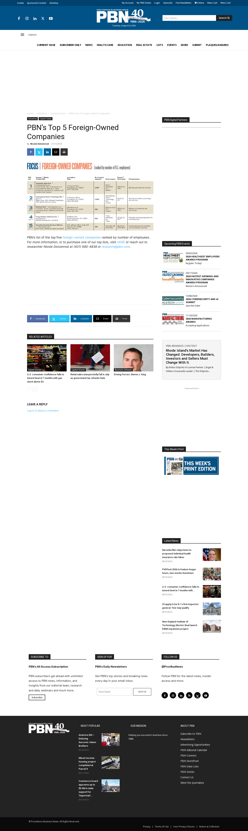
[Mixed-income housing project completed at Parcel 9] (110, 762)
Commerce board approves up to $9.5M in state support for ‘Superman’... (88, 788)
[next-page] (35, 389)
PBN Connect (188, 755)
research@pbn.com (116, 246)
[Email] (55, 152)
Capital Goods (57, 113)
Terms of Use (162, 826)
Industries (42, 113)
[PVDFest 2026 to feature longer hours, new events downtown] (212, 574)
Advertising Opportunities (195, 744)
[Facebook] (19, 19)
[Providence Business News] (124, 16)
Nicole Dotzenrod (39, 143)
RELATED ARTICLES (40, 336)
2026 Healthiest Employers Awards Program (202, 258)
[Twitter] (43, 19)
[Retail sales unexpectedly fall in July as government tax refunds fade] (90, 357)
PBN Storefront (189, 761)
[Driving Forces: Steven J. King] (133, 357)
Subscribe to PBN (190, 733)
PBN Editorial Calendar (193, 750)
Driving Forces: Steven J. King (130, 374)
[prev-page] (29, 389)
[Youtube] (51, 19)
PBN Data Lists (189, 766)
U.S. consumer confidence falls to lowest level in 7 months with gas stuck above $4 (45, 378)
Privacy (146, 826)
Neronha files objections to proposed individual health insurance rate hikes (176, 554)
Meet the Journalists (192, 782)
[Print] (64, 152)
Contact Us (187, 777)
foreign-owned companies (82, 237)
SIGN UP (142, 692)
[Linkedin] (35, 19)
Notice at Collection (209, 826)
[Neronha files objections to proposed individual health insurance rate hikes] (212, 554)
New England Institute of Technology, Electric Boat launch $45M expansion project (179, 625)
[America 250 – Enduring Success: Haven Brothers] (110, 739)
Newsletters (187, 739)
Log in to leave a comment (42, 410)
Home (30, 113)
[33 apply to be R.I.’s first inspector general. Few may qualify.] (212, 608)
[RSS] (189, 695)
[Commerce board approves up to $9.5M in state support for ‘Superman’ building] (110, 785)
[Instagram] (27, 19)
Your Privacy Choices (184, 826)
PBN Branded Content (181, 345)
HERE (121, 242)
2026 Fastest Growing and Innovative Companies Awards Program (202, 279)
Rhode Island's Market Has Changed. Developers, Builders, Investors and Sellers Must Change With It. (190, 356)
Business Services (123, 370)
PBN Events (187, 772)
